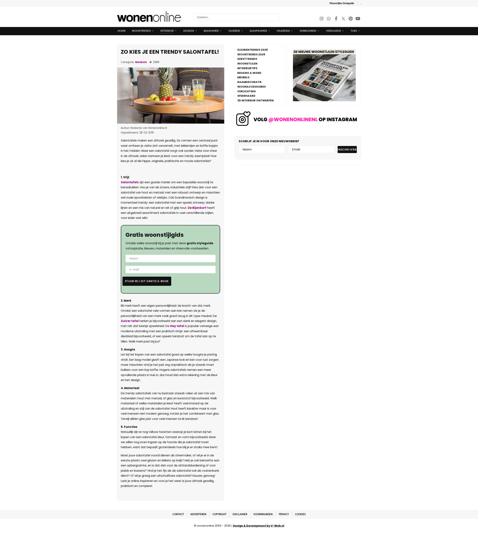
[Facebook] (336, 19)
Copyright (219, 514)
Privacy (284, 514)
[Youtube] (358, 19)
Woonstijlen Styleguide (342, 3)
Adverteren (198, 514)
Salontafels (130, 182)
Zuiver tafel (130, 321)
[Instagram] (321, 19)
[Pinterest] (351, 19)
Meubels (141, 62)
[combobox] (236, 17)
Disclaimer (240, 514)
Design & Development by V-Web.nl (258, 526)
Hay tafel (177, 326)
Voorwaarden (263, 514)
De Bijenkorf (197, 208)
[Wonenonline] (150, 16)
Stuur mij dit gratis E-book (147, 281)
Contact (178, 514)
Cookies (300, 514)
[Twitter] (343, 19)
